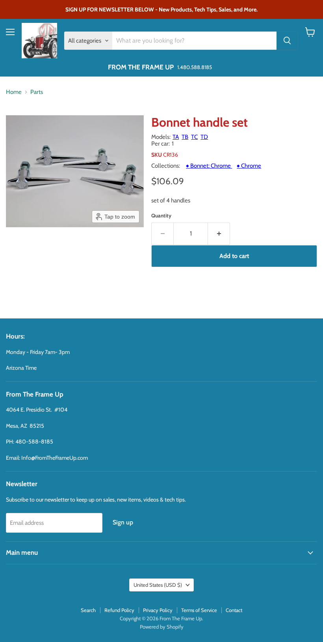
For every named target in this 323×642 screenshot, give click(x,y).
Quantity (161, 216)
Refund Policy (119, 610)
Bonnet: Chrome (209, 165)
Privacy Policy (158, 610)
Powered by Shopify (162, 626)
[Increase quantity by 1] (219, 234)
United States (158, 585)
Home (14, 92)
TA (176, 136)
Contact (234, 610)
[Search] (287, 41)
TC (194, 136)
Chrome (249, 165)
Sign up (123, 522)
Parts (36, 92)
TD (204, 136)
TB (185, 136)
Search (88, 610)
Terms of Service (199, 610)
